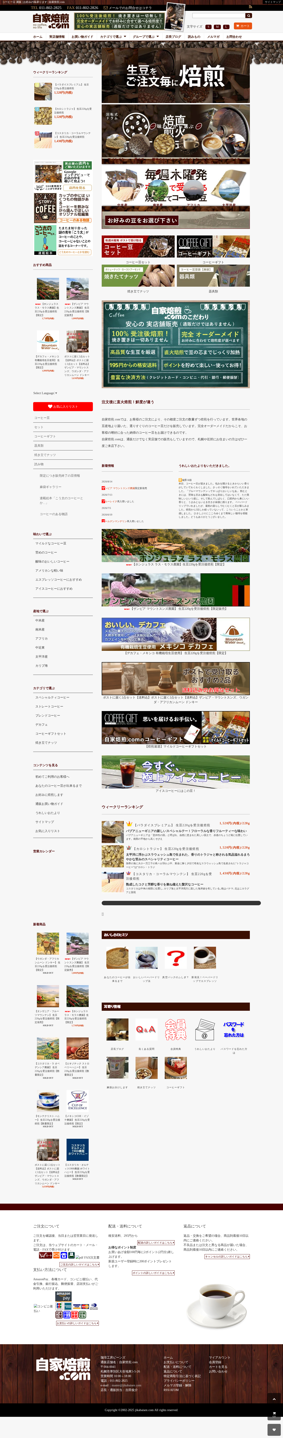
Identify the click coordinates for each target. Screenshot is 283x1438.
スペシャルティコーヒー (52, 697)
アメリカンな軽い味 (189, 161)
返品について (173, 1371)
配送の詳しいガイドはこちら (155, 1242)
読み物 (39, 464)
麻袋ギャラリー (50, 487)
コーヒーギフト (213, 262)
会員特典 (175, 1049)
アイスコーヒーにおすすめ (54, 588)
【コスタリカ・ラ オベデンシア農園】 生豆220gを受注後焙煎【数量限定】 (47, 1069)
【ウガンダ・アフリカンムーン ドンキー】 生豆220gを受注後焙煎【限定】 (47, 964)
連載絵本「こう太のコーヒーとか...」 (61, 500)
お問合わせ (234, 36)
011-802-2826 (87, 8)
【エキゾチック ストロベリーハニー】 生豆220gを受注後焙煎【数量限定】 (76, 1069)
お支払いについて (176, 1362)
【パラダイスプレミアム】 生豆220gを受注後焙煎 (172, 825)
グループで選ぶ (144, 36)
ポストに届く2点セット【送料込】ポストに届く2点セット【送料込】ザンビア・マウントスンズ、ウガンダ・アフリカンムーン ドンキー (77, 365)
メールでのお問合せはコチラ (130, 8)
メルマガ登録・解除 (177, 1385)
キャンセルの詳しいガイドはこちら (226, 1256)
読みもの (194, 36)
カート (245, 26)
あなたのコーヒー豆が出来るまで (58, 785)
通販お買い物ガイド (49, 804)
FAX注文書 (91, 1257)
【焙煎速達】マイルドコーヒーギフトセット (176, 746)
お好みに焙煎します (49, 794)
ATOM (174, 1390)
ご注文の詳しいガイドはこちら (78, 1264)
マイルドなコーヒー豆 (50, 543)
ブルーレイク (109, 501)
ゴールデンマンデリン (114, 521)
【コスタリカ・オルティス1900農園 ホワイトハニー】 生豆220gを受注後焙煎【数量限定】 (77, 1170)
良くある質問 (147, 1049)
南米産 (158, 205)
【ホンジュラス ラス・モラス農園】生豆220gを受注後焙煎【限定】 (179, 564)
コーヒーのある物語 (54, 514)
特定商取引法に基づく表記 (182, 1376)
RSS (166, 1390)
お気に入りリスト (65, 406)
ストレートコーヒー (49, 706)
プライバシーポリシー (179, 1380)
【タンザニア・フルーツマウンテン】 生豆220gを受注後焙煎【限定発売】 (47, 1017)
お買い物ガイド (82, 36)
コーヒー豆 (42, 418)
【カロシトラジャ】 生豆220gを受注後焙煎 (166, 849)
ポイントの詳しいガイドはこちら (152, 1272)
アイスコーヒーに (235, 161)
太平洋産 (229, 205)
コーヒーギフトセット (50, 733)
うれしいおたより (205, 1049)
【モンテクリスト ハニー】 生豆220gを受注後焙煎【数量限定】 (47, 1120)
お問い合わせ (218, 1371)
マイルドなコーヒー (116, 161)
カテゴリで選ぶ (111, 36)
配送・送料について (177, 1366)
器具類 (213, 291)
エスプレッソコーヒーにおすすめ (58, 579)
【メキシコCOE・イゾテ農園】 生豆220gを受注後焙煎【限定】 (77, 1120)
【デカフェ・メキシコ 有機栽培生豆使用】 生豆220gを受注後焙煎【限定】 (176, 653)
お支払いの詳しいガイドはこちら (77, 1323)
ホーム (37, 36)
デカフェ (41, 724)
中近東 (40, 647)
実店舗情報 (57, 36)
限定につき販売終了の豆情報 (60, 475)
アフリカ (194, 205)
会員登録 (215, 1362)
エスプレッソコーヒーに (212, 161)
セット (39, 427)
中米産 (122, 205)
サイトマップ (273, 2)
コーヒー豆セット (138, 262)
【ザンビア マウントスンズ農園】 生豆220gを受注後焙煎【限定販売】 (179, 608)
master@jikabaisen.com (126, 1385)
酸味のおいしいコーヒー (164, 161)
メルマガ (213, 36)
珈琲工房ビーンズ (113, 1357)
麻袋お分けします (117, 1087)
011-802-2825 (50, 8)
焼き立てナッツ (138, 291)
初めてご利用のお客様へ (52, 776)
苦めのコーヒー (139, 161)
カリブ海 (41, 665)
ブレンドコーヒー (47, 715)
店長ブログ (173, 36)
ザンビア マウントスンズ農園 (118, 488)
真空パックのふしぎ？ (175, 977)
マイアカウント (220, 1357)
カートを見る (218, 1366)
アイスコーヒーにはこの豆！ (176, 790)
